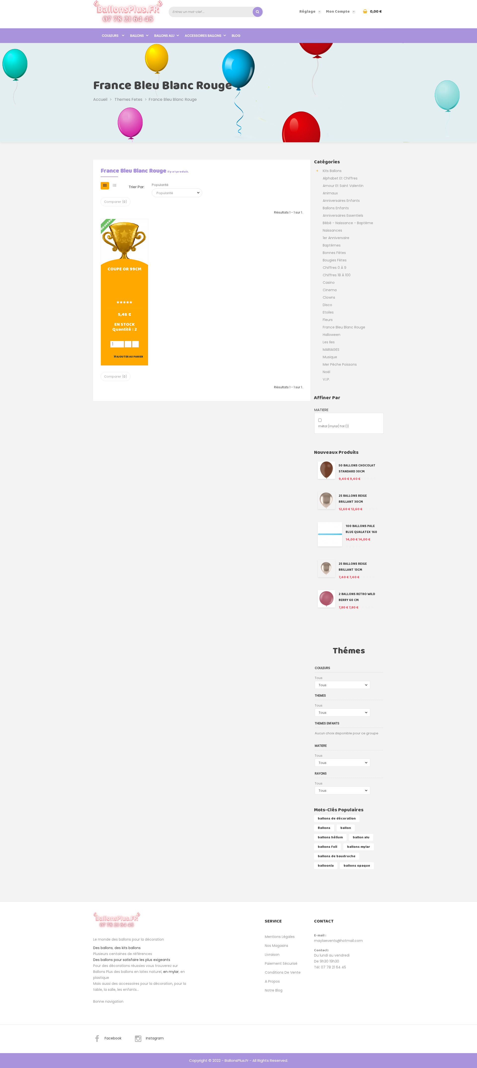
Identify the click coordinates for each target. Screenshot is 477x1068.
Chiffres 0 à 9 (334, 267)
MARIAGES (331, 349)
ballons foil (327, 847)
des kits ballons (128, 947)
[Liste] (114, 185)
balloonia (326, 866)
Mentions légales (280, 936)
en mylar (171, 971)
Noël (326, 371)
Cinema (330, 289)
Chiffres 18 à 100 (337, 275)
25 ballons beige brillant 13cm (353, 567)
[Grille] (105, 185)
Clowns (329, 297)
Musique (330, 357)
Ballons (324, 828)
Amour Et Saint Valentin (343, 185)
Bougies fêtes (335, 260)
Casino (329, 282)
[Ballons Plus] (128, 14)
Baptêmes (332, 245)
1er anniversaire (336, 237)
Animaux (330, 193)
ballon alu (361, 837)
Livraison (272, 954)
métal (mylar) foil (333, 426)
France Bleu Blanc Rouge (344, 327)
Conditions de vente (283, 972)
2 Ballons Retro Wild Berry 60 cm (357, 597)
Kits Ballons (332, 170)
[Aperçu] (124, 242)
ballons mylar (358, 847)
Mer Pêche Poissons (340, 364)
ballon (345, 828)
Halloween (331, 334)
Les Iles (329, 342)
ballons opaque (357, 866)
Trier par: (136, 186)
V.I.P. (326, 379)
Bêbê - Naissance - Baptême (348, 222)
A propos (272, 981)
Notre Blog (273, 990)
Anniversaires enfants (341, 200)
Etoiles (328, 312)
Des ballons (103, 947)
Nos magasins (276, 945)
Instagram (155, 1038)
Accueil (100, 99)
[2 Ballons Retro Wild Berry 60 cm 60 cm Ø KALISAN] (326, 598)
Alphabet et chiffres (340, 178)
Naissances (332, 230)
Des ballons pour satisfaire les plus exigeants (131, 959)
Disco (327, 304)
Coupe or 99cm (124, 269)
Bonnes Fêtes (334, 252)
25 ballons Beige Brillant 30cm (353, 499)
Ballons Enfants (336, 208)
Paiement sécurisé (281, 963)
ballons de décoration (337, 818)
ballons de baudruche (337, 856)
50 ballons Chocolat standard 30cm (357, 468)
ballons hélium (330, 837)
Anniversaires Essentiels (343, 215)
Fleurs (328, 319)
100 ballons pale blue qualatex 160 (361, 529)
